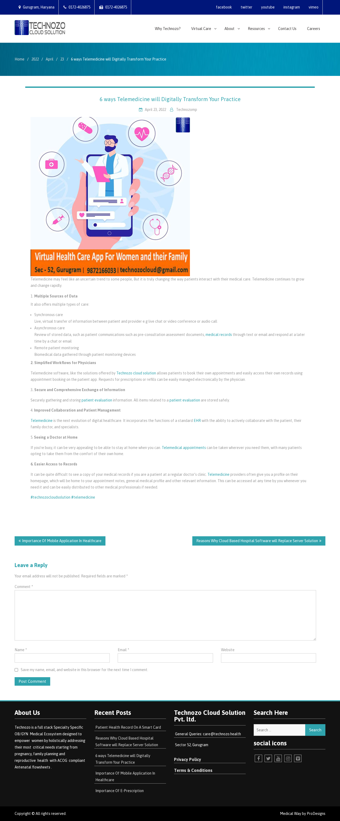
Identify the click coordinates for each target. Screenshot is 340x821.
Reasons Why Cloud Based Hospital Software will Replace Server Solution (257, 541)
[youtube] (278, 758)
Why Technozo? (168, 29)
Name (21, 650)
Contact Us (287, 29)
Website (228, 650)
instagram (291, 7)
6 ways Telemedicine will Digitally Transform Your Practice (170, 99)
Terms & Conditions (193, 770)
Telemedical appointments (184, 448)
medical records (219, 334)
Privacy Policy (187, 759)
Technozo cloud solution (136, 373)
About (229, 29)
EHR (197, 420)
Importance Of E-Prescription (119, 791)
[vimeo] (297, 758)
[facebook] (258, 758)
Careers (313, 29)
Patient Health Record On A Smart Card (128, 727)
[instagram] (288, 758)
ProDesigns (316, 813)
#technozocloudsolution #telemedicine (63, 497)
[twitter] (268, 758)
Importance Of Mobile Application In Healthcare (61, 541)
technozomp (186, 109)
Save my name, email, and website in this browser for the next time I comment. (84, 670)
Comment (24, 587)
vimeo (313, 7)
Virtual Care (201, 29)
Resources (256, 29)
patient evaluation (97, 400)
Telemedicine (42, 420)
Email (123, 650)
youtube (268, 7)
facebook (224, 7)
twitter (246, 7)
